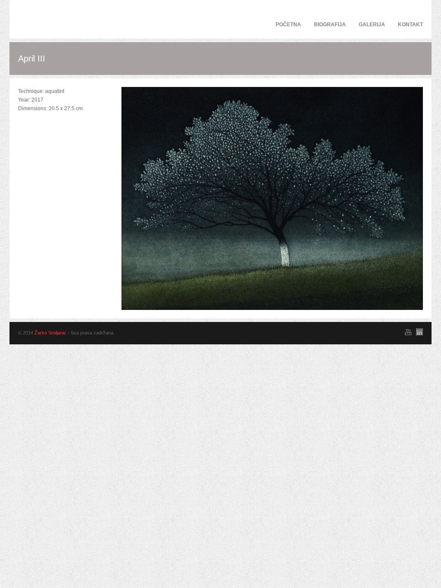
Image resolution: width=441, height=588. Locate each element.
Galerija (372, 25)
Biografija (330, 25)
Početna (288, 25)
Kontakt (410, 25)
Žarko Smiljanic (50, 332)
